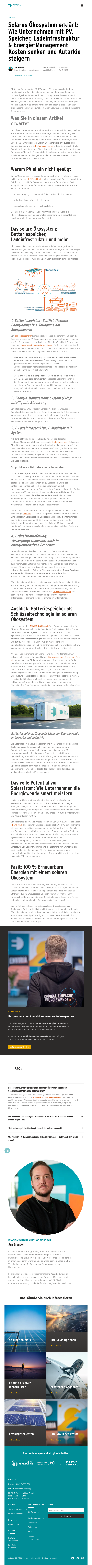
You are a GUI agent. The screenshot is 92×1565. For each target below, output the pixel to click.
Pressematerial (14, 1524)
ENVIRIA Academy (15, 1514)
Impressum (32, 1523)
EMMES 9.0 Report (39, 626)
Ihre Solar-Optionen (12, 1546)
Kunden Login (36, 1512)
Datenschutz (33, 1527)
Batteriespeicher (22, 336)
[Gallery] (46, 1463)
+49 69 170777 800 (22, 1484)
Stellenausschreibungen (16, 1509)
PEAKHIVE (16, 825)
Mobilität (27, 514)
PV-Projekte (33, 179)
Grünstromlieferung (62, 591)
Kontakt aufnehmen (13, 1539)
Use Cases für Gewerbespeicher (35, 345)
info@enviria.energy (23, 1489)
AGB (30, 1532)
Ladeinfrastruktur (60, 442)
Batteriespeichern (43, 146)
